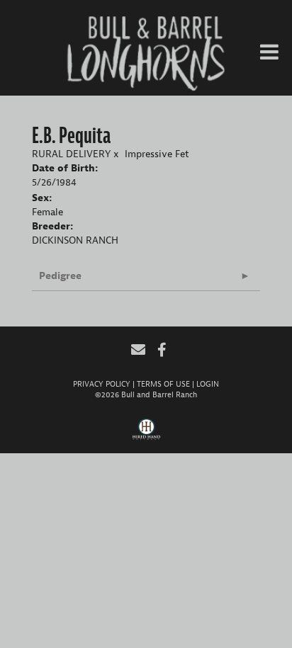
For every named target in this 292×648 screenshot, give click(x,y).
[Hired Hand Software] (146, 434)
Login (207, 384)
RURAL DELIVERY (71, 154)
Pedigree (60, 276)
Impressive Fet (157, 154)
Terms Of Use (163, 384)
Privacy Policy (101, 384)
